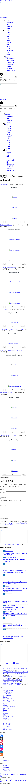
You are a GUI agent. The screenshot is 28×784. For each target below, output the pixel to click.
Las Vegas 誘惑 (4, 309)
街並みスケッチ (11, 70)
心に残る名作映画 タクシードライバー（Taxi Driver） (14, 560)
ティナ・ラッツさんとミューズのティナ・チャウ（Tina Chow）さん (15, 582)
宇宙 (4, 728)
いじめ (5, 721)
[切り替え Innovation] (17, 114)
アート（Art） (7, 701)
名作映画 (5, 713)
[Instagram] (14, 741)
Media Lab (10, 22)
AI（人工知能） (7, 695)
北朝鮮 (8, 54)
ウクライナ (10, 50)
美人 (4, 711)
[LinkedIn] (14, 752)
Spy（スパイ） (7, 723)
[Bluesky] (14, 746)
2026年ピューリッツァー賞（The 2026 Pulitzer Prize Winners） (13, 608)
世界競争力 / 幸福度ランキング (11, 706)
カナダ (8, 40)
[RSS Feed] (14, 754)
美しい (5, 710)
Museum (9, 26)
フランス (9, 36)
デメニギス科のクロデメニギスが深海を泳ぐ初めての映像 (15, 554)
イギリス (9, 34)
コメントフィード (8, 769)
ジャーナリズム (7, 698)
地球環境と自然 (7, 692)
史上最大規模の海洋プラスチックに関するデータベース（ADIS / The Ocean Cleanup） (15, 590)
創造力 (5, 703)
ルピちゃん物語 (11, 62)
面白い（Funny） (8, 729)
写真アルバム (10, 64)
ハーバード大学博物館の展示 (8, 267)
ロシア (8, 46)
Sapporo (9, 68)
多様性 (5, 705)
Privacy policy (11, 58)
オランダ (9, 42)
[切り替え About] (17, 150)
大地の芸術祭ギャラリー (7, 392)
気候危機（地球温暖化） (10, 690)
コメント (3, 505)
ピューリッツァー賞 (8, 700)
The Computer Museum (6, 225)
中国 (8, 44)
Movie (8, 28)
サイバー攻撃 (7, 724)
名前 (2, 489)
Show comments (4, 477)
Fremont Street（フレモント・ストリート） (11, 329)
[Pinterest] (14, 744)
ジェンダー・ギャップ (9, 716)
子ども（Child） (7, 719)
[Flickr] (14, 749)
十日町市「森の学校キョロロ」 (8, 435)
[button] (8, 30)
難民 (4, 715)
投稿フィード (7, 767)
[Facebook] (14, 736)
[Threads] (14, 738)
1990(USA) (10, 66)
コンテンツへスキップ (6, 0)
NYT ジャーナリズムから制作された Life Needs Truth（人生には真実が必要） (14, 571)
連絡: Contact (10, 60)
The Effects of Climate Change (12, 544)
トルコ (8, 52)
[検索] (1, 75)
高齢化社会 (6, 708)
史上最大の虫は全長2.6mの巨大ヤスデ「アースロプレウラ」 (15, 637)
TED (8, 24)
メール (2, 492)
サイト (2, 495)
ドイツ (8, 38)
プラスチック (7, 726)
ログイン (5, 766)
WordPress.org (6, 770)
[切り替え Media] (17, 124)
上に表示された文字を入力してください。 (12, 500)
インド (8, 48)
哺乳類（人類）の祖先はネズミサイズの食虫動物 (15, 602)
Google (5, 697)
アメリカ (9, 32)
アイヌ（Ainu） (7, 693)
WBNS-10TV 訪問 (5, 184)
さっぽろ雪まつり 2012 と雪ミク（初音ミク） (13, 350)
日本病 (5, 718)
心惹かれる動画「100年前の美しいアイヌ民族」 (14, 625)
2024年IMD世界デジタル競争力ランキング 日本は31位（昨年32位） (15, 614)
